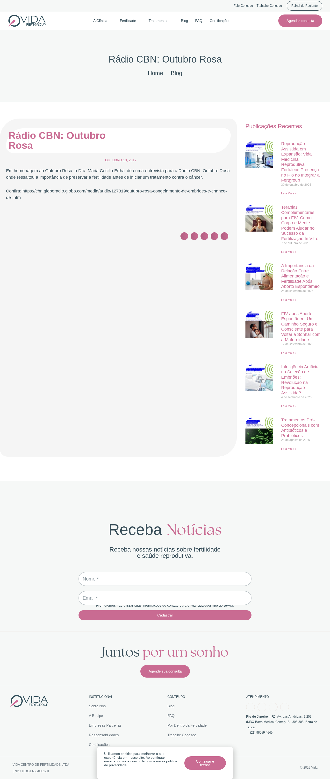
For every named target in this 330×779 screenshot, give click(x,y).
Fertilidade (128, 21)
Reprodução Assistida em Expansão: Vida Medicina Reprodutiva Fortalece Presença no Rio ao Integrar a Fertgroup (300, 162)
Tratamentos (158, 21)
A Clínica (100, 21)
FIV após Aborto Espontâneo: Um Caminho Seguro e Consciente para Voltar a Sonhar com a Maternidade (301, 326)
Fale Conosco (243, 5)
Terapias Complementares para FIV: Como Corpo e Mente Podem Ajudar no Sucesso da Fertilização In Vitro (299, 223)
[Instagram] (262, 707)
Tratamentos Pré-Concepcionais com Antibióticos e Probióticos (300, 428)
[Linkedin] (284, 707)
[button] (184, 236)
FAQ (198, 21)
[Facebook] (250, 707)
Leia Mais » (288, 193)
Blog (184, 21)
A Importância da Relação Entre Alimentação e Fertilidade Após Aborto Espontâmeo (300, 276)
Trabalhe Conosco (269, 5)
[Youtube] (273, 707)
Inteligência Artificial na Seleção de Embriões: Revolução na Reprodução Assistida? (300, 379)
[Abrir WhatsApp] (318, 766)
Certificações (220, 21)
